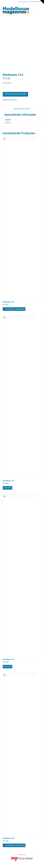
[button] (40, 7)
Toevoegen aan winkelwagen (15, 94)
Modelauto (13, 100)
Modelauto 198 (8, 838)
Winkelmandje (35, 1)
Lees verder (7, 488)
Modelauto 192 (8, 659)
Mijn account (23, 1)
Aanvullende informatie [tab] (22, 109)
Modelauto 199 (8, 302)
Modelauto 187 (8, 481)
